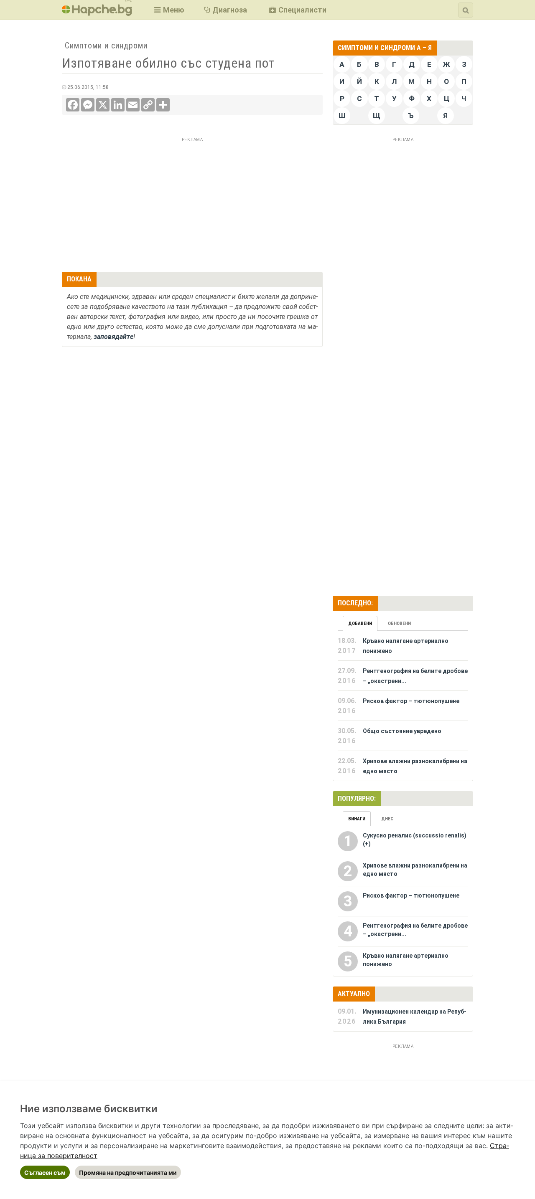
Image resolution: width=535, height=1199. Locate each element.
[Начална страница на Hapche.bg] (97, 13)
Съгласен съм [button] (45, 1172)
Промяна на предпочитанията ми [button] (128, 1172)
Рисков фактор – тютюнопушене (411, 701)
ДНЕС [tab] (387, 819)
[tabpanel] (403, 706)
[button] (168, 9)
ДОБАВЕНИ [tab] (360, 623)
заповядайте (113, 337)
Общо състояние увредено (402, 731)
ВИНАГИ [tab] (356, 819)
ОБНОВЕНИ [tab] (399, 623)
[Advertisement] (192, 203)
